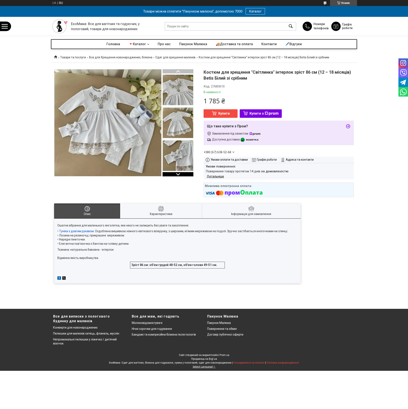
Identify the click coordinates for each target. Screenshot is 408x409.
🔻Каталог (137, 44)
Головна (113, 44)
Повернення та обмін (222, 328)
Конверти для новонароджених (75, 327)
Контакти (269, 44)
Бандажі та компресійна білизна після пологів (164, 334)
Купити (224, 113)
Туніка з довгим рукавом (76, 231)
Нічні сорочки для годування (152, 328)
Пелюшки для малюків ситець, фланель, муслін (86, 333)
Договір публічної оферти (225, 334)
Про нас (164, 44)
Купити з (256, 113)
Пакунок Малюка (193, 44)
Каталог (255, 11)
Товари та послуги (73, 57)
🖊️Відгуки (293, 44)
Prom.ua (224, 355)
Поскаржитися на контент (249, 362)
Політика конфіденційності (282, 362)
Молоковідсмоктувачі (147, 323)
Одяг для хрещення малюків (175, 57)
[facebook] (59, 278)
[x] (64, 278)
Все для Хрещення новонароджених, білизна (120, 57)
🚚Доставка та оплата (234, 44)
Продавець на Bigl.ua (204, 358)
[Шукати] (291, 26)
